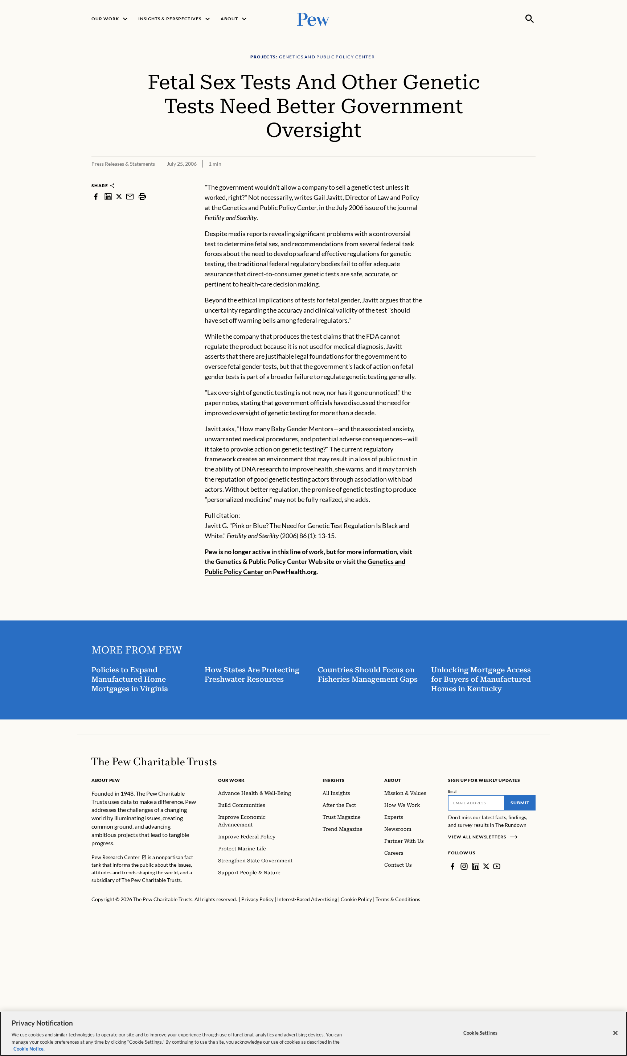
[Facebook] (452, 866)
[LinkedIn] (475, 866)
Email (453, 791)
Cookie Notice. (29, 1048)
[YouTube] (496, 866)
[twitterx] (119, 196)
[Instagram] (464, 866)
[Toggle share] (531, 177)
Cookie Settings (480, 1033)
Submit (520, 802)
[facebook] (95, 196)
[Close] (615, 1033)
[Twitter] (486, 866)
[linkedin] (108, 196)
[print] (142, 196)
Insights (334, 780)
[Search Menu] (530, 19)
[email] (130, 196)
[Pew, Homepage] (313, 18)
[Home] (154, 762)
